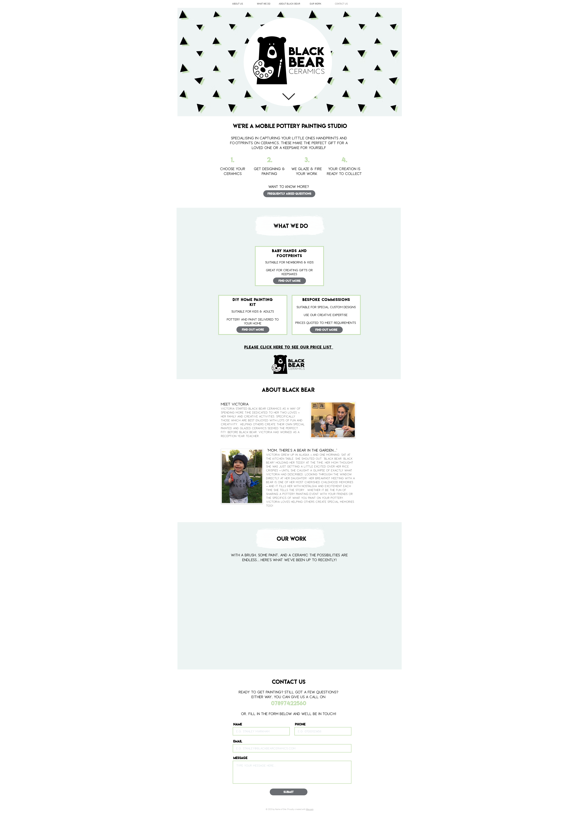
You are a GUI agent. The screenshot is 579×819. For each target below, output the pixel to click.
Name (237, 724)
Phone (300, 724)
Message (240, 757)
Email (237, 741)
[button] (252, 329)
